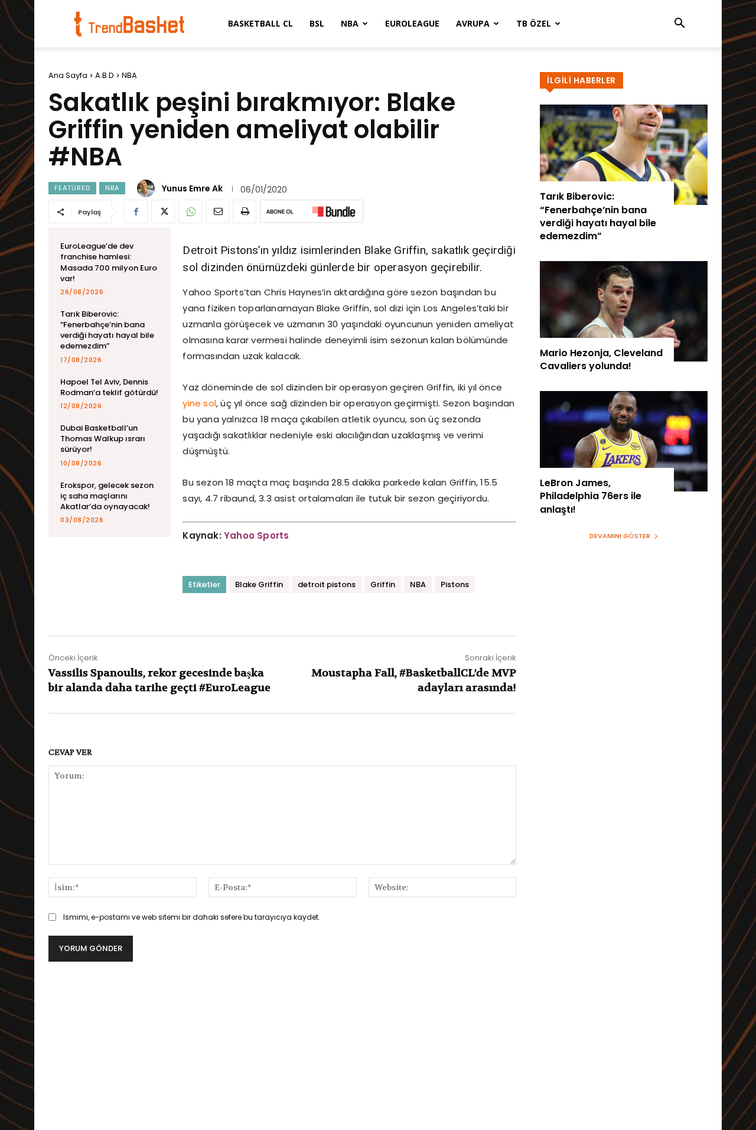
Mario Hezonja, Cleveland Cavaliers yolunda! (601, 359)
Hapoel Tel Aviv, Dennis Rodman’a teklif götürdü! (109, 387)
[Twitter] (163, 211)
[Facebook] (136, 211)
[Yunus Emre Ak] (147, 188)
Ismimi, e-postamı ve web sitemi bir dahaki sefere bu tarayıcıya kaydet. (191, 917)
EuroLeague (412, 23)
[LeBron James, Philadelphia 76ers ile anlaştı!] (624, 441)
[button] (679, 24)
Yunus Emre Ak (192, 188)
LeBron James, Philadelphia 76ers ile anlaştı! (590, 496)
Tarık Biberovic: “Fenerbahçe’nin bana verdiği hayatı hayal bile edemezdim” (107, 330)
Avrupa (473, 23)
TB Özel (533, 23)
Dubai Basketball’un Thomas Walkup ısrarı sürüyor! (102, 438)
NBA (350, 23)
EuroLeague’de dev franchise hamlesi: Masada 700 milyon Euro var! (108, 262)
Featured (72, 188)
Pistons (455, 584)
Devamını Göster (619, 535)
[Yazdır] (244, 211)
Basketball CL (260, 23)
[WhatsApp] (190, 211)
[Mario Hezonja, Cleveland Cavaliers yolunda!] (624, 311)
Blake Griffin (259, 584)
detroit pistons (327, 584)
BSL (316, 23)
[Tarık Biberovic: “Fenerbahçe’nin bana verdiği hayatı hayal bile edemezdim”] (624, 155)
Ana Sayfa (67, 75)
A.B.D (104, 75)
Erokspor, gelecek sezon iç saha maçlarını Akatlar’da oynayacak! (107, 496)
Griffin (382, 584)
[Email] (217, 211)
